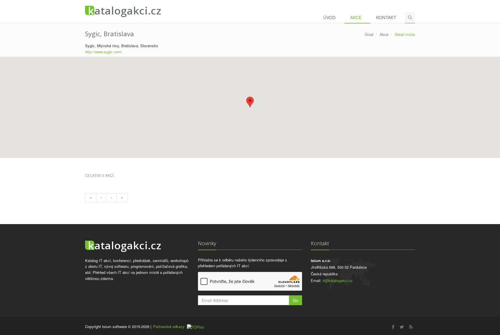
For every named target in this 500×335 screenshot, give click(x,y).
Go (295, 300)
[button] (250, 102)
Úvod (329, 17)
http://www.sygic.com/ (103, 51)
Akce (356, 17)
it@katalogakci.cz (338, 280)
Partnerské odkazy (169, 326)
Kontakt (386, 17)
